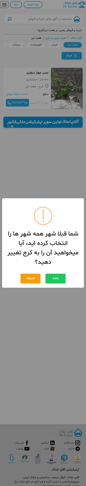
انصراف (30, 278)
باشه (56, 278)
